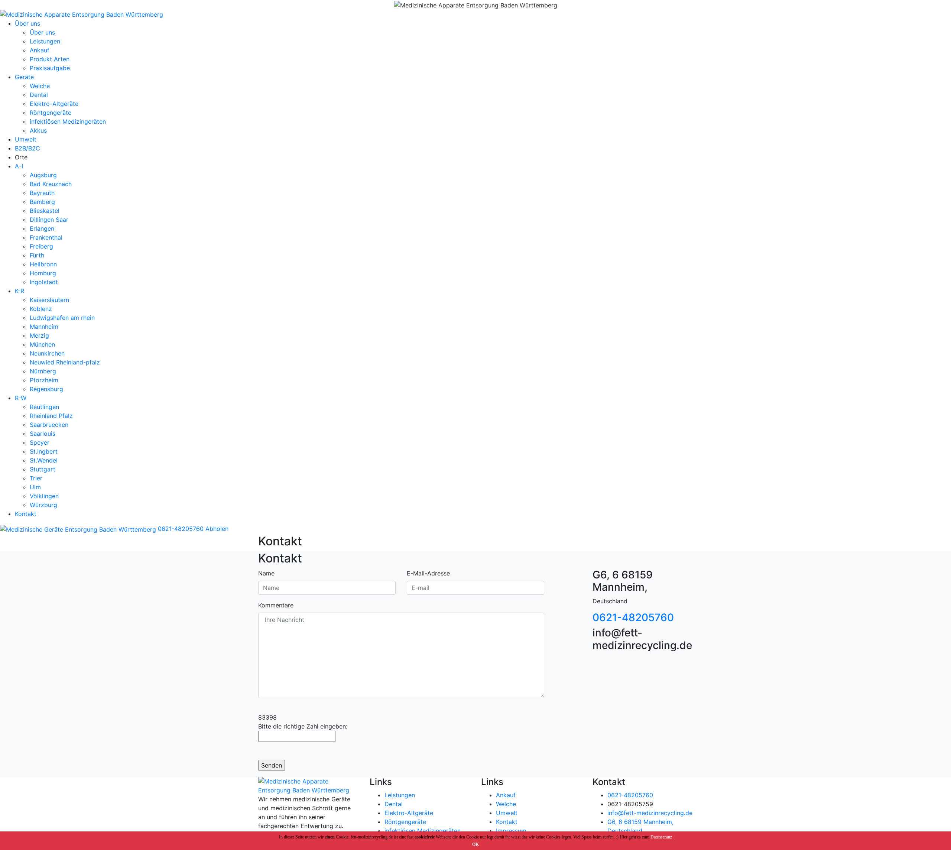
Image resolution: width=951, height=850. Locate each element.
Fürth (37, 255)
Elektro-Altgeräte (54, 103)
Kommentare (275, 605)
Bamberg (42, 201)
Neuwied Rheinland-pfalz (65, 362)
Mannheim (44, 326)
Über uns (27, 23)
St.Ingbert (44, 451)
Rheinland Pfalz (51, 415)
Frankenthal (46, 237)
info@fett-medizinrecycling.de (649, 813)
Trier (36, 478)
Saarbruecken (49, 424)
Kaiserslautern (49, 300)
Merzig (39, 335)
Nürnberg (43, 371)
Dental (39, 94)
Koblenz (41, 308)
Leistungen (45, 41)
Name (266, 573)
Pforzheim (44, 380)
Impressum (511, 830)
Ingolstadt (44, 282)
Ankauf (39, 50)
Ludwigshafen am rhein (62, 317)
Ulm (35, 487)
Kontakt (25, 514)
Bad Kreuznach (51, 184)
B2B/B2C (27, 148)
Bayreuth (42, 193)
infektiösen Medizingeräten (68, 121)
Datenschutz (661, 837)
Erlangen (42, 228)
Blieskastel (44, 210)
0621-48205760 (180, 528)
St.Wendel (44, 460)
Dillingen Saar (49, 219)
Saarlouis (42, 433)
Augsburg (43, 175)
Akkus (38, 130)
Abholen (216, 528)
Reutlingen (44, 407)
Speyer (39, 442)
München (42, 344)
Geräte (24, 77)
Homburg (43, 273)
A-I (19, 166)
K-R (19, 291)
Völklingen (44, 496)
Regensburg (46, 389)
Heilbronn (43, 264)
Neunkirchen (47, 353)
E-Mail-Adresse (428, 573)
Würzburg (43, 505)
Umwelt (25, 139)
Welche (40, 86)
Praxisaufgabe (50, 68)
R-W (20, 398)
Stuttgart (42, 469)
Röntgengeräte (50, 112)
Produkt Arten (49, 59)
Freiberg (41, 246)
